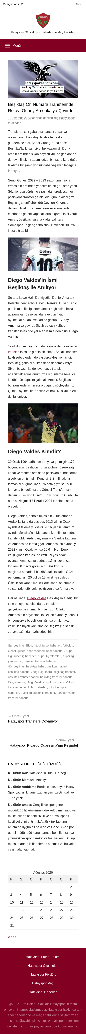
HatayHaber (67, 117)
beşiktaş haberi (57, 666)
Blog (29, 645)
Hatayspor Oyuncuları (43, 965)
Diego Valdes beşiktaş (41, 682)
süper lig (26, 692)
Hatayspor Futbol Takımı (43, 957)
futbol (37, 645)
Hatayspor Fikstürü (43, 974)
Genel (12, 651)
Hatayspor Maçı (43, 983)
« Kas (12, 937)
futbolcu (68, 645)
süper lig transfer (44, 692)
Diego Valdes (36, 598)
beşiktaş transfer (64, 671)
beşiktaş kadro (42, 671)
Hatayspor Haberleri (43, 992)
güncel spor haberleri (31, 651)
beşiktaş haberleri (19, 671)
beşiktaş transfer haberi (23, 677)
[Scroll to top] (79, 1027)
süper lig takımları (49, 656)
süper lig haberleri (24, 656)
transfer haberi (66, 692)
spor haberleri (55, 651)
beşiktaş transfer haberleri (57, 677)
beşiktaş (19, 645)
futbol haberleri (51, 645)
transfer (13, 352)
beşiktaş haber (35, 666)
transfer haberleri (46, 661)
